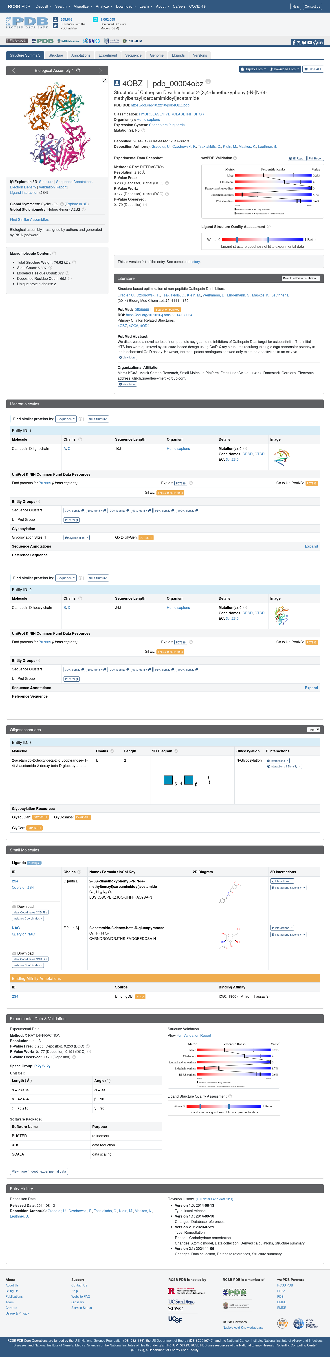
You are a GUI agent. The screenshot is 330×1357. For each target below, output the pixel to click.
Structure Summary (25, 55)
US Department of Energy (170, 1340)
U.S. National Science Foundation (98, 1340)
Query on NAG (23, 934)
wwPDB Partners (290, 1279)
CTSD (260, 453)
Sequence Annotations (74, 181)
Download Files (285, 69)
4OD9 (145, 325)
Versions (200, 55)
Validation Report (52, 187)
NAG (16, 927)
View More (129, 357)
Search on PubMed (167, 309)
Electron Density (23, 187)
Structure (56, 55)
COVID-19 (197, 6)
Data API (315, 69)
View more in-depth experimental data (39, 1171)
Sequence (133, 55)
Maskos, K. (247, 146)
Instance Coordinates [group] (27, 918)
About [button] (161, 6)
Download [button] (124, 6)
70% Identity (117, 510)
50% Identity (95, 510)
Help (296, 6)
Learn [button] (145, 6)
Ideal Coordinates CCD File (30, 912)
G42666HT (40, 817)
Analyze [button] (103, 6)
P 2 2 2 (42, 1065)
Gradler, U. (126, 295)
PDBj (280, 1296)
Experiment (108, 55)
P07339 (45, 482)
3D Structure (98, 419)
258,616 (66, 19)
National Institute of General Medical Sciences (67, 1345)
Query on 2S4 (23, 887)
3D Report (299, 158)
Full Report (315, 158)
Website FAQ (80, 1296)
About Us (12, 1285)
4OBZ (122, 325)
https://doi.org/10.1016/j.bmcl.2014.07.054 (159, 314)
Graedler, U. (161, 146)
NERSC (137, 1350)
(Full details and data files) (214, 1199)
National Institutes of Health (129, 1345)
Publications (14, 1296)
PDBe (281, 1290)
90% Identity (139, 510)
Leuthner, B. (267, 146)
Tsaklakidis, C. (209, 146)
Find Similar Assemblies (29, 219)
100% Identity (186, 510)
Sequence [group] (64, 419)
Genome (157, 55)
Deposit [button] (42, 6)
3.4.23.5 (232, 459)
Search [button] (61, 6)
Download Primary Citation (300, 278)
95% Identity (162, 510)
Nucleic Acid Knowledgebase (243, 1327)
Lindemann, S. (238, 295)
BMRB (281, 1302)
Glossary (77, 1302)
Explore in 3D (77, 203)
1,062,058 (108, 19)
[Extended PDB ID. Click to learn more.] (208, 81)
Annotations (80, 55)
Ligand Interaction (24, 192)
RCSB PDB (19, 6)
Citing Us (12, 1290)
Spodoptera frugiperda (167, 124)
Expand (311, 546)
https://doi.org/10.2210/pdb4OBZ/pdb (160, 105)
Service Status (81, 1307)
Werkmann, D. (214, 295)
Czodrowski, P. (184, 146)
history (194, 261)
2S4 (15, 881)
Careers (179, 6)
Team (10, 1302)
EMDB (281, 1307)
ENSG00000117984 (170, 493)
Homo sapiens (148, 119)
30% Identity (72, 510)
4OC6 (133, 325)
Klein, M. (230, 146)
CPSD (247, 453)
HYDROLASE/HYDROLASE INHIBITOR (171, 114)
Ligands (178, 55)
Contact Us (79, 1285)
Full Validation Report (194, 1035)
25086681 (143, 309)
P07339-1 (146, 537)
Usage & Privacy (17, 1313)
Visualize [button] (82, 6)
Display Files (254, 69)
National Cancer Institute (244, 1340)
